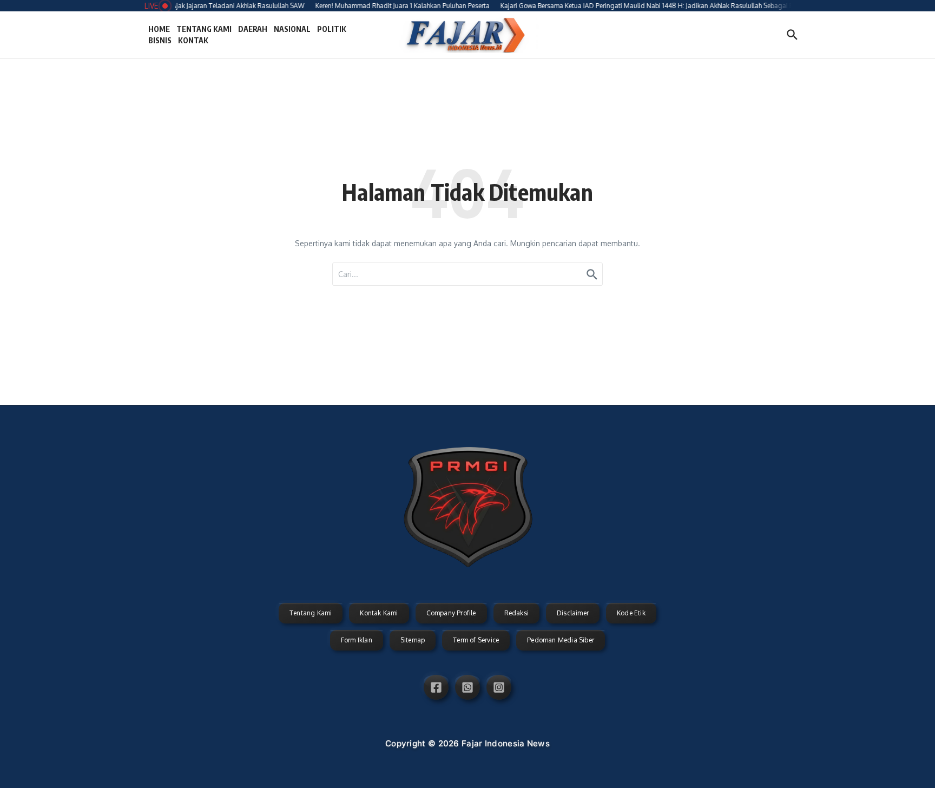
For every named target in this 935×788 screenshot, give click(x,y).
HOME (159, 29)
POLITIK (331, 29)
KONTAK (193, 40)
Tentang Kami (310, 613)
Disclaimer (573, 613)
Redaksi (516, 613)
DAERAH (252, 29)
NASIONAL (292, 29)
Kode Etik (631, 613)
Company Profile (451, 613)
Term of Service (476, 640)
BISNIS (160, 40)
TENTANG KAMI (204, 29)
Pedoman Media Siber (560, 640)
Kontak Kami (379, 613)
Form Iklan (356, 640)
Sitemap (412, 640)
